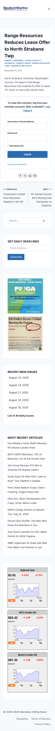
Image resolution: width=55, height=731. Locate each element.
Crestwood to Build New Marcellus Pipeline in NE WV (14, 195)
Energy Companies (14, 60)
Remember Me (16, 146)
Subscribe (16, 256)
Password (12, 133)
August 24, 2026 (19, 385)
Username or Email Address (20, 121)
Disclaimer (22, 718)
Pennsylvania (23, 63)
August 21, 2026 (18, 392)
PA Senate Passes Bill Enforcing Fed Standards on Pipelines (41, 197)
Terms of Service (40, 718)
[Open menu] (49, 9)
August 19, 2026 (18, 407)
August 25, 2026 (19, 377)
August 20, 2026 (19, 400)
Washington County (21, 66)
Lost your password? (17, 164)
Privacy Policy (42, 724)
